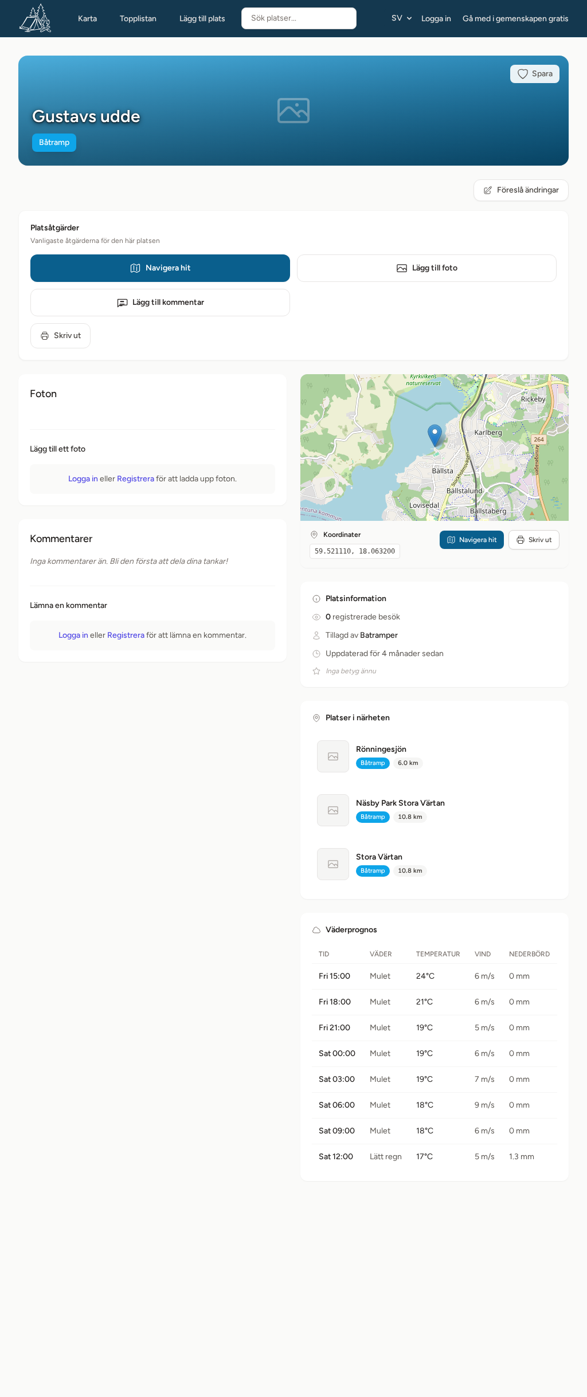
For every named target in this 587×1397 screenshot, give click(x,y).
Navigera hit (168, 268)
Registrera (135, 479)
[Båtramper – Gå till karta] (35, 18)
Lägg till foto (434, 268)
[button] (435, 436)
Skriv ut (67, 335)
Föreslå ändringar (528, 190)
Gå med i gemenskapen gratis (516, 18)
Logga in (436, 18)
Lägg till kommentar (168, 302)
